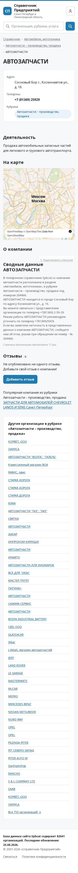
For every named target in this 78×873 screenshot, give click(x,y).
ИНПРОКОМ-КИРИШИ (23, 542)
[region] (39, 204)
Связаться (10, 856)
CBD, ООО (15, 627)
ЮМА (12, 503)
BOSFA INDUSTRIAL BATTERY (27, 619)
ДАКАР (12, 534)
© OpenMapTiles (32, 231)
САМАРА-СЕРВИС (19, 603)
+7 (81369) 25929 (27, 99)
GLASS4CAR (16, 634)
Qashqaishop (17, 766)
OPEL (11, 727)
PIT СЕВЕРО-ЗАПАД (21, 750)
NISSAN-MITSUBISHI (22, 712)
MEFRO (13, 696)
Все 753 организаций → (24, 812)
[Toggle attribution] (70, 231)
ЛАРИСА (13, 449)
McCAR (13, 689)
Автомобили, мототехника (42, 39)
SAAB (11, 789)
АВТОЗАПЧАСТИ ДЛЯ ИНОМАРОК (31, 565)
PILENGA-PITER (18, 742)
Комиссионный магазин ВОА (28, 465)
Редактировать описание (56, 260)
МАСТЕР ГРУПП (18, 580)
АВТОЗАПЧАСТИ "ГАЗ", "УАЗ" (27, 511)
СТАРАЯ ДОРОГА (19, 480)
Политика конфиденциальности (44, 856)
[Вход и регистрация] (70, 11)
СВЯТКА (13, 518)
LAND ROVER (16, 665)
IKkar (11, 642)
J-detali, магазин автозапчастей (30, 650)
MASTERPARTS (17, 681)
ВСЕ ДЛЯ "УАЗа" (19, 573)
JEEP (11, 658)
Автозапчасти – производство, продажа (33, 45)
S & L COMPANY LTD (21, 781)
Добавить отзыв (20, 379)
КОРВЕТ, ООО (17, 441)
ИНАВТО (14, 557)
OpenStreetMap (15, 235)
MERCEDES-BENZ (19, 704)
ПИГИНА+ (14, 588)
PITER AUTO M (18, 758)
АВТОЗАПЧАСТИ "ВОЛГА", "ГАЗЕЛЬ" (32, 457)
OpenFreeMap (15, 231)
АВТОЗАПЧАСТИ (19, 526)
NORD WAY (15, 719)
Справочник (11, 39)
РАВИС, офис (17, 472)
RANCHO (14, 773)
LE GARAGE (15, 673)
